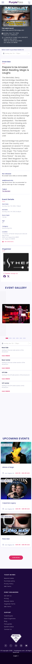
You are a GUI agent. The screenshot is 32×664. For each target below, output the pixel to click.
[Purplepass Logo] (16, 2)
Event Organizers (10, 618)
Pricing (6, 598)
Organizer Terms (9, 604)
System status (9, 626)
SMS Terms (7, 586)
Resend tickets (9, 578)
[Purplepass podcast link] (21, 645)
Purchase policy (9, 581)
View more (16, 557)
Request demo (9, 601)
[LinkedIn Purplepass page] (16, 645)
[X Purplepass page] (11, 645)
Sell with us (7, 596)
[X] (8, 277)
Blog (5, 621)
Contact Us (8, 629)
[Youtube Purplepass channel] (26, 645)
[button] (16, 40)
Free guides (8, 624)
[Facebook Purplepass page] (5, 645)
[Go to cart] (29, 2)
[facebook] (4, 277)
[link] (16, 242)
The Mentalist (6, 191)
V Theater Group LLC (10, 273)
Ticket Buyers (8, 616)
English (15, 656)
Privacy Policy (8, 584)
